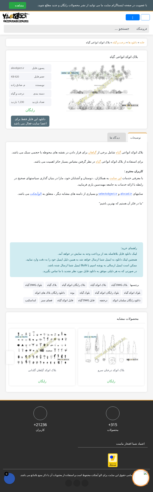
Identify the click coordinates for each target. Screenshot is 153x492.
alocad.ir (126, 194)
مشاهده (19, 5)
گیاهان (92, 152)
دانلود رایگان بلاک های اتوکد (50, 292)
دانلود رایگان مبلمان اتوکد (126, 300)
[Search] (8, 29)
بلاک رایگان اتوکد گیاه (73, 285)
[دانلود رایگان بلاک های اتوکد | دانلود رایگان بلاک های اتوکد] (16, 17)
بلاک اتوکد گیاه (98, 285)
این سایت (116, 178)
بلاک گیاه (52, 285)
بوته (72, 292)
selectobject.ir (107, 194)
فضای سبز (46, 300)
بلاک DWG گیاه (119, 285)
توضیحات (135, 137)
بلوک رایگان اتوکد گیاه (107, 292)
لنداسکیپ (30, 300)
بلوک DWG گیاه (33, 285)
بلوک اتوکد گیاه (132, 292)
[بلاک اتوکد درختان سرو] (111, 348)
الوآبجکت (36, 194)
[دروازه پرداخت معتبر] (113, 460)
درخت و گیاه (17, 93)
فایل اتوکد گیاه (65, 300)
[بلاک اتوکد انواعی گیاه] (99, 89)
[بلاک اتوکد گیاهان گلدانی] (42, 348)
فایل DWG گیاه (86, 300)
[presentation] (10, 357)
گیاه (118, 152)
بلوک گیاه (85, 292)
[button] (3, 5)
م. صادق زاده (18, 85)
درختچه (103, 300)
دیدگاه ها (115, 137)
